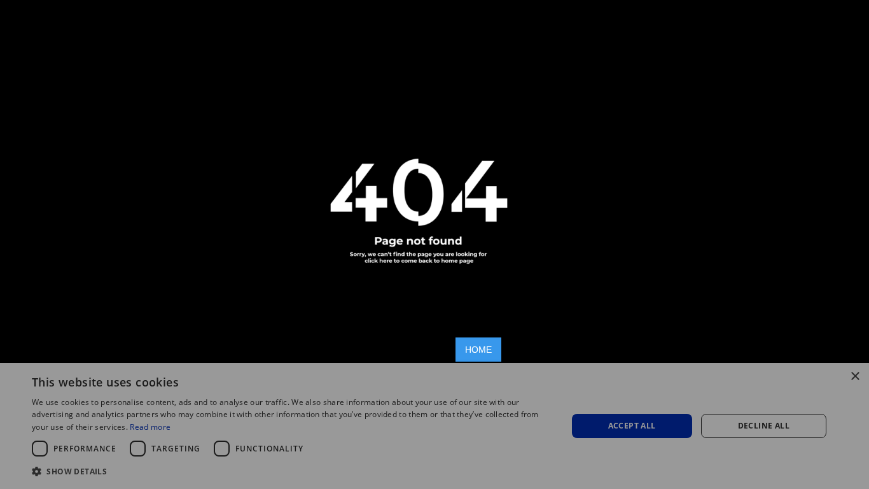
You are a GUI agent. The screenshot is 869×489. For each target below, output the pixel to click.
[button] (291, 471)
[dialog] (434, 426)
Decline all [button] (763, 425)
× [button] (854, 376)
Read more (150, 427)
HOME (478, 349)
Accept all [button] (632, 425)
